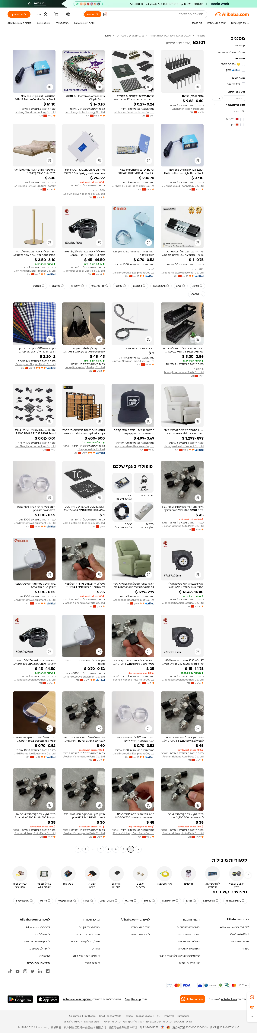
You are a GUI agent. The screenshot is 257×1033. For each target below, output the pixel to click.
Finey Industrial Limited (91, 449)
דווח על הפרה (92, 962)
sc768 (86, 900)
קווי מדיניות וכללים (189, 962)
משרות (245, 948)
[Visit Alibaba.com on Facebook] (47, 971)
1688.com (90, 1015)
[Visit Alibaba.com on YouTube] (17, 971)
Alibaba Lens (229, 999)
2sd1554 (137, 286)
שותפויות (45, 955)
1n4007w (75, 286)
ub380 (119, 286)
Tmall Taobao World (110, 1015)
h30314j (195, 294)
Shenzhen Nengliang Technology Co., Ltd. (34, 446)
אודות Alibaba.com (238, 919)
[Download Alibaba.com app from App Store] (48, 999)
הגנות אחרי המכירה (189, 948)
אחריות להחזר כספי (189, 934)
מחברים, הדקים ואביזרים (130, 35)
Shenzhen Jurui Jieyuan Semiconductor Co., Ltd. (133, 112)
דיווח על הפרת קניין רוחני (86, 955)
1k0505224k (159, 286)
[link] (252, 997)
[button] (105, 14)
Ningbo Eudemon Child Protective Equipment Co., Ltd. (133, 272)
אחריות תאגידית (240, 941)
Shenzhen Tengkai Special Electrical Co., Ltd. (83, 270)
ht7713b (129, 900)
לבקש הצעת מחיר (140, 934)
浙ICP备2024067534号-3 (224, 1027)
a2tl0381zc (209, 900)
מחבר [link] (107, 35)
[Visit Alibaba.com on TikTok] (10, 971)
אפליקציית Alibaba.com (77, 999)
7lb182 (195, 286)
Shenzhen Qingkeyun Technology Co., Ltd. (83, 193)
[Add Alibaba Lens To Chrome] (192, 999)
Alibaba (201, 35)
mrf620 (37, 286)
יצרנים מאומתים (140, 927)
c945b (189, 900)
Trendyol (168, 1015)
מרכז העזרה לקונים (89, 927)
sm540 (147, 900)
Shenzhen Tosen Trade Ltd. (188, 108)
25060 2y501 (107, 900)
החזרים (95, 948)
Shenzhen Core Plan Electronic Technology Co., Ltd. (83, 522)
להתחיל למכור (42, 934)
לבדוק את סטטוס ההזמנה (36, 941)
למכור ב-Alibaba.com (38, 927)
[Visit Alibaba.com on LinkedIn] (40, 971)
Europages (183, 1015)
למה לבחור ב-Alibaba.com (234, 927)
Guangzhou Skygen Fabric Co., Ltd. (35, 364)
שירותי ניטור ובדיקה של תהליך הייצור (179, 955)
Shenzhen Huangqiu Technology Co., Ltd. (83, 112)
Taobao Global (144, 1015)
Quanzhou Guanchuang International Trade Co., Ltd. (182, 372)
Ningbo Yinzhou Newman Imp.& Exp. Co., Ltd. (133, 360)
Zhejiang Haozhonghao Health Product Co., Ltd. (182, 446)
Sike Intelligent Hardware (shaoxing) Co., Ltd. (182, 272)
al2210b (56, 286)
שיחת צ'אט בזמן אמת (88, 934)
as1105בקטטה (65, 900)
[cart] (56, 14)
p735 (178, 286)
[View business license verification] (162, 1027)
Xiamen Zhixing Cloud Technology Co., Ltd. (34, 112)
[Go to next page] (78, 849)
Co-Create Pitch (239, 934)
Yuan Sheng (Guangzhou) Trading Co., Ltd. (83, 367)
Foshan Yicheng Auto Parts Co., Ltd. (183, 525)
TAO (157, 1015)
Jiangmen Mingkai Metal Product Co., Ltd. (34, 270)
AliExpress (75, 1015)
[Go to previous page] (138, 849)
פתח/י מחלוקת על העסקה (85, 941)
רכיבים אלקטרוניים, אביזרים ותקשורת (170, 35)
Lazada (129, 1015)
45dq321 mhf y (233, 900)
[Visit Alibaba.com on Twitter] (32, 971)
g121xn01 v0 (168, 900)
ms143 (43, 900)
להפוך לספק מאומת (39, 948)
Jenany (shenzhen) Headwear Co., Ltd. (133, 446)
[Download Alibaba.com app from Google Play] (20, 999)
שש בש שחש (22, 900)
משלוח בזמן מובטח (189, 941)
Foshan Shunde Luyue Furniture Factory (34, 185)
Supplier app (133, 999)
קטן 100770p (98, 286)
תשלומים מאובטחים (188, 927)
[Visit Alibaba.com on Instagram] (25, 971)
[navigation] (228, 443)
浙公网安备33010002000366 (190, 1027)
